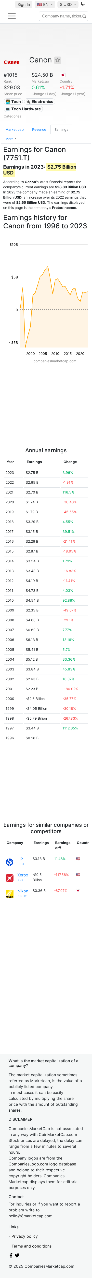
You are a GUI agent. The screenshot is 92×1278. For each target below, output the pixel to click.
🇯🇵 (63, 75)
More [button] (9, 139)
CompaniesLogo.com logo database (42, 1164)
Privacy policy (25, 1236)
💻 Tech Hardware (23, 108)
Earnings (61, 129)
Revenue (39, 129)
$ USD (66, 4)
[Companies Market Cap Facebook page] (11, 1256)
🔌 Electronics (39, 101)
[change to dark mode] (83, 5)
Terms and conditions (32, 1246)
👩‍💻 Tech (13, 101)
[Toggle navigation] (12, 16)
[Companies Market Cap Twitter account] (17, 1256)
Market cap (14, 129)
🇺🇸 (43, 4)
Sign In (23, 4)
